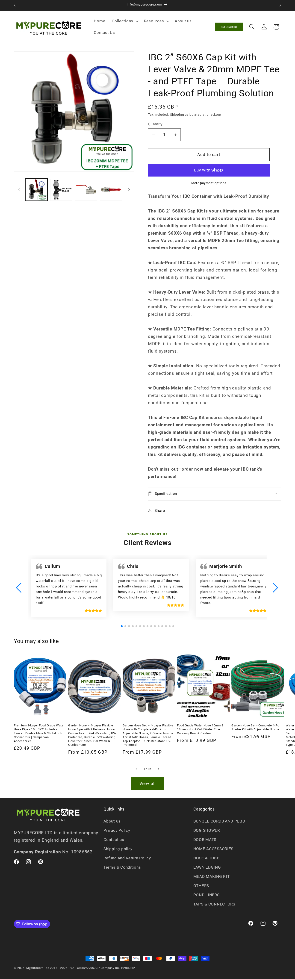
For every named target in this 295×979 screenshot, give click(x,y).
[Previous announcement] (15, 5)
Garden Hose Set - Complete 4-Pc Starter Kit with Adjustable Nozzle (255, 727)
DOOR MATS (204, 839)
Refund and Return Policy (127, 858)
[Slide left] (19, 190)
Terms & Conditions (122, 867)
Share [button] (159, 510)
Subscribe (229, 27)
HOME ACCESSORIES (213, 848)
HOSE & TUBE (206, 858)
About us (112, 821)
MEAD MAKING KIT (211, 876)
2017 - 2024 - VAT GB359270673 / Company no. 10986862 (92, 968)
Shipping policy (118, 848)
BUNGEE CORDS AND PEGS (219, 821)
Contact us (113, 839)
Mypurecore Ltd (37, 968)
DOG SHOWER (206, 830)
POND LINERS (206, 895)
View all (147, 783)
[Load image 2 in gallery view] (61, 190)
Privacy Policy (116, 830)
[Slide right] (129, 190)
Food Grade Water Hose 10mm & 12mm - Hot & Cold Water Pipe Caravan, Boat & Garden (200, 729)
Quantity (155, 124)
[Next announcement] (280, 5)
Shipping (177, 115)
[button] (125, 21)
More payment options (208, 183)
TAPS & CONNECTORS (214, 904)
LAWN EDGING (207, 867)
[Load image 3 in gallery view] (86, 190)
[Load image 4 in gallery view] (111, 190)
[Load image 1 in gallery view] (36, 190)
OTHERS (201, 885)
